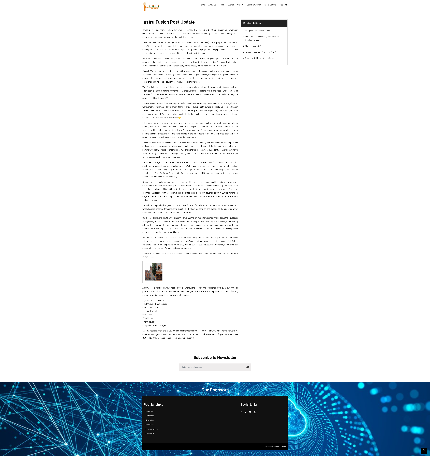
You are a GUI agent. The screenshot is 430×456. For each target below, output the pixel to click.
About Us (149, 411)
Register (283, 5)
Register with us (151, 429)
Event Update (270, 5)
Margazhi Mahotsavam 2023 (257, 30)
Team (221, 5)
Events (231, 5)
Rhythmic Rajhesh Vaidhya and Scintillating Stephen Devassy (263, 38)
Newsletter (149, 420)
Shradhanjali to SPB (253, 46)
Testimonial (149, 416)
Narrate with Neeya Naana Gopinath (260, 58)
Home (202, 5)
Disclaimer (149, 425)
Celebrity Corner (254, 5)
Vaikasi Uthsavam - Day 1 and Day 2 (260, 52)
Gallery (240, 5)
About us (212, 5)
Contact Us (149, 434)
